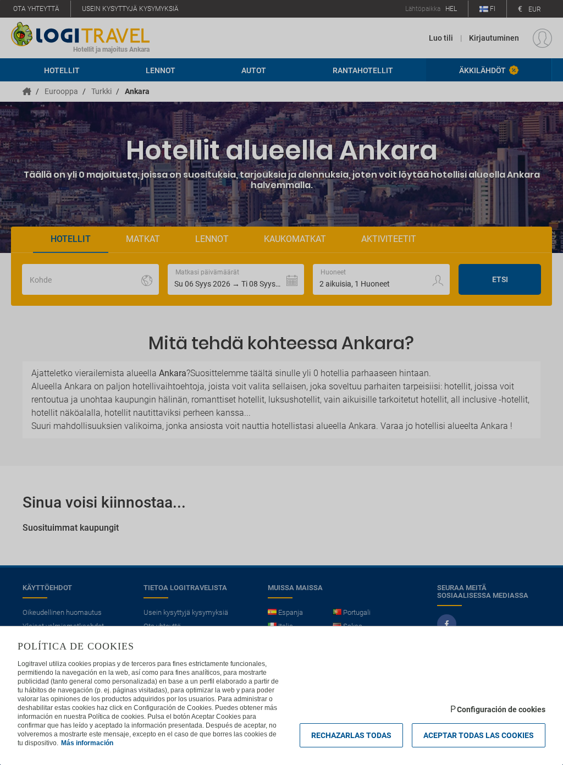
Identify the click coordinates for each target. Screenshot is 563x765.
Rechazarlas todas (351, 735)
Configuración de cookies (501, 709)
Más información (87, 743)
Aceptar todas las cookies (478, 735)
